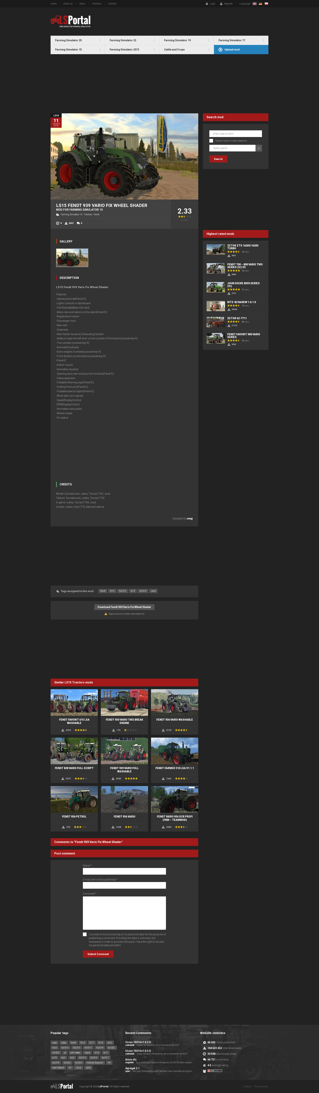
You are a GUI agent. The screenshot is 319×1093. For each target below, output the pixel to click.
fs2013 (64, 1047)
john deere (75, 1052)
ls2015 (143, 591)
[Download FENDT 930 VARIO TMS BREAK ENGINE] (124, 702)
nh (70, 1067)
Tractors (88, 214)
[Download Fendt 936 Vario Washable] (174, 702)
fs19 (101, 1042)
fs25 (54, 1047)
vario (153, 591)
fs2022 (111, 1047)
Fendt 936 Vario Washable (174, 719)
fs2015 (122, 591)
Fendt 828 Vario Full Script (74, 768)
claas (63, 1042)
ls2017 (105, 1057)
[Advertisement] (159, 84)
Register (228, 3)
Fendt (96, 214)
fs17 (92, 1042)
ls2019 (55, 1062)
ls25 (72, 1057)
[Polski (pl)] (266, 3)
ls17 (106, 1052)
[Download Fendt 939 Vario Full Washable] (124, 751)
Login (212, 3)
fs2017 (88, 1047)
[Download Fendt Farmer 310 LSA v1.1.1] (174, 751)
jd (65, 1052)
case (54, 1042)
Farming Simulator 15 (71, 214)
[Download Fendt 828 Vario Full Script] (74, 751)
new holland (58, 1067)
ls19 (54, 1057)
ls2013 (82, 1057)
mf (109, 1062)
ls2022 (67, 1062)
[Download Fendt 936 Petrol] (74, 799)
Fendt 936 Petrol (74, 816)
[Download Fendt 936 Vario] (124, 799)
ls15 (133, 591)
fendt (102, 591)
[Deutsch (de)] (260, 3)
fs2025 (55, 1052)
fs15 (112, 591)
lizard (87, 1052)
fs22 (110, 1042)
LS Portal (71, 21)
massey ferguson (95, 1062)
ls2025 (78, 1062)
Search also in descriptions (231, 140)
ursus (78, 1067)
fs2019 (99, 1047)
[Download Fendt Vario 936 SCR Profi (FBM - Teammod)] (174, 799)
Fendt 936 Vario (124, 816)
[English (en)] (255, 3)
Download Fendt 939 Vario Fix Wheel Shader (124, 607)
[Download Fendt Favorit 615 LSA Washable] (74, 702)
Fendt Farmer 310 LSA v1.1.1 (174, 768)
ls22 (63, 1057)
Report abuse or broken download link (127, 614)
